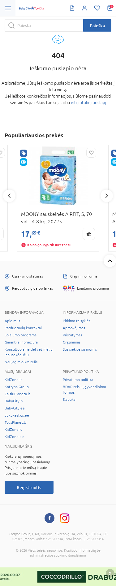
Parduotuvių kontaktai (23, 328)
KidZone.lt (13, 380)
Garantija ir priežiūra (21, 342)
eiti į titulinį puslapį (88, 102)
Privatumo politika (78, 380)
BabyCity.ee (15, 408)
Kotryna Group (17, 387)
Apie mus (12, 321)
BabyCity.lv (14, 401)
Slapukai (69, 399)
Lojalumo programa (21, 335)
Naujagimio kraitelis (21, 362)
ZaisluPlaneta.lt (17, 394)
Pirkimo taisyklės (76, 321)
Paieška (97, 25)
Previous (9, 196)
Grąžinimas (71, 342)
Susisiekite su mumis (80, 349)
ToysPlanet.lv (16, 422)
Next (107, 196)
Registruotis (29, 487)
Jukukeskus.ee (17, 415)
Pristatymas (72, 335)
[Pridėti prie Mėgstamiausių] (91, 152)
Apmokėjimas (74, 328)
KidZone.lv (13, 429)
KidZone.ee (14, 437)
